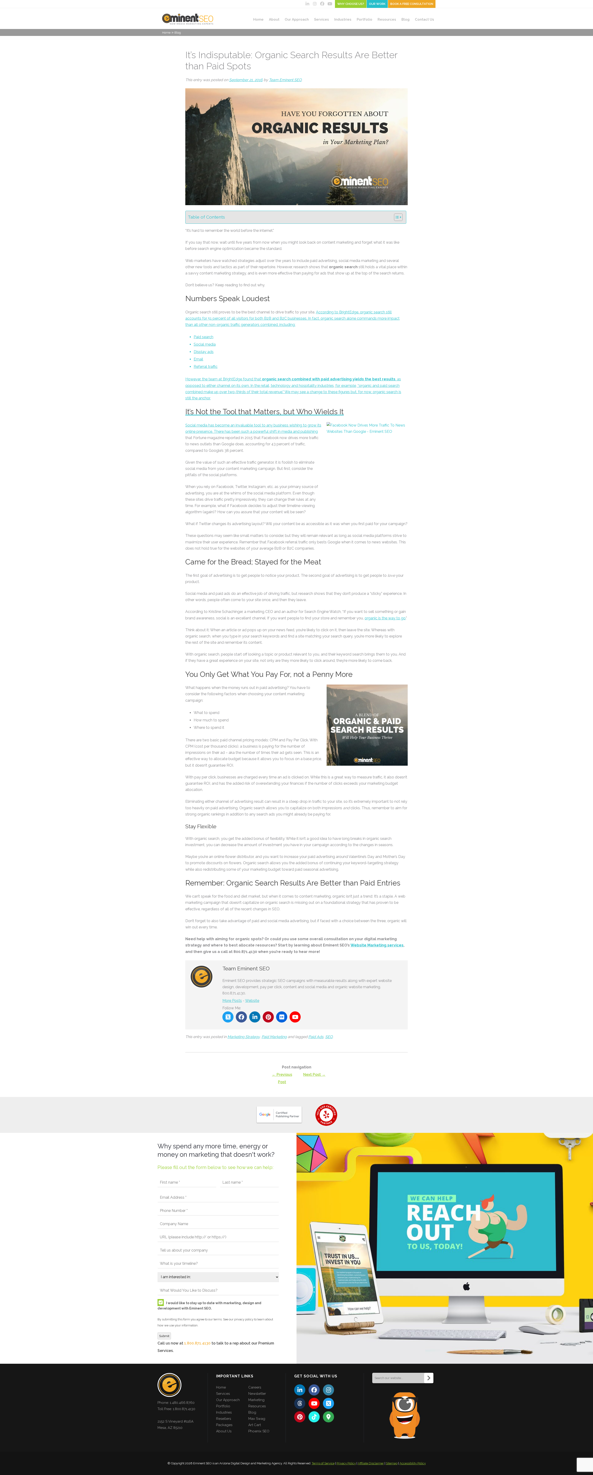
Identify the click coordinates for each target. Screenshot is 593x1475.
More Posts (232, 1000)
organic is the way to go (385, 618)
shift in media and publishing (293, 431)
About (274, 19)
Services (321, 19)
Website (252, 1000)
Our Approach (297, 19)
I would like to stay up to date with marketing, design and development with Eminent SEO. (209, 1305)
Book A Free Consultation (411, 4)
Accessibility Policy (413, 1463)
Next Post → (314, 1074)
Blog (405, 19)
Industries (342, 19)
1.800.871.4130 (197, 1343)
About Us (223, 1431)
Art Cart (254, 1425)
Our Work (377, 4)
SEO (329, 1037)
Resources (387, 19)
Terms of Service (323, 1463)
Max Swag (256, 1419)
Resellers (223, 1419)
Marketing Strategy (243, 1037)
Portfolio (364, 19)
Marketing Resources (257, 1403)
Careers (254, 1387)
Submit (164, 1336)
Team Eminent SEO (285, 80)
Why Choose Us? (350, 4)
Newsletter (257, 1394)
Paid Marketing (274, 1037)
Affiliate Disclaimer (371, 1463)
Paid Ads (315, 1037)
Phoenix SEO (258, 1431)
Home (258, 19)
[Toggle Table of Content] (396, 217)
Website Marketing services (377, 945)
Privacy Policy (346, 1463)
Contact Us (424, 19)
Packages (224, 1425)
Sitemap (391, 1463)
